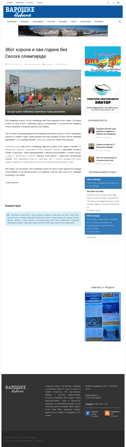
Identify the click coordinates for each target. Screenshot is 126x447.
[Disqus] (43, 259)
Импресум (20, 3)
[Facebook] (108, 2)
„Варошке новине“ (53, 386)
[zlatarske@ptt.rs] (118, 2)
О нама (10, 3)
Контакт (30, 3)
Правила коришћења (23, 440)
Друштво (49, 64)
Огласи (40, 3)
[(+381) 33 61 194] (113, 2)
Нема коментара (61, 64)
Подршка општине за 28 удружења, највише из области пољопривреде (106, 131)
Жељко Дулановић (33, 64)
